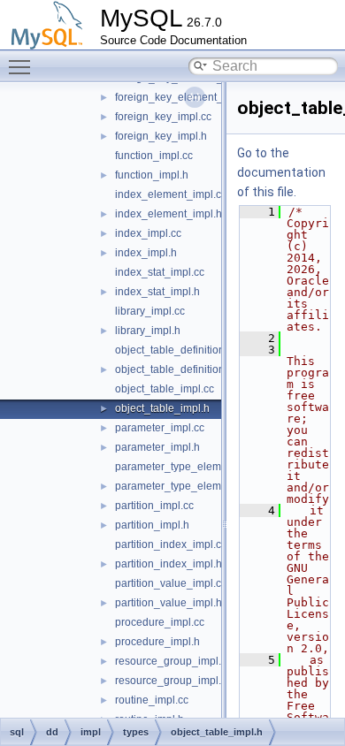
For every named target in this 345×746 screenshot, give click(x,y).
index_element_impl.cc (170, 194)
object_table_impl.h (162, 408)
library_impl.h (147, 330)
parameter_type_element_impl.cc (195, 467)
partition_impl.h (152, 525)
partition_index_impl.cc (170, 544)
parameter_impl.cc (159, 428)
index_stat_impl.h (157, 291)
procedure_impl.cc (159, 622)
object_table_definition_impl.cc (189, 350)
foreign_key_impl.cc (163, 116)
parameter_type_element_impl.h (193, 486)
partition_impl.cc (154, 505)
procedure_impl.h (157, 642)
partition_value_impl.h (168, 603)
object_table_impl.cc (164, 389)
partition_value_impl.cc (170, 583)
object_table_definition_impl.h (187, 369)
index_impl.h (146, 253)
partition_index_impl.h (168, 564)
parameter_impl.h (157, 447)
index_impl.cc (148, 233)
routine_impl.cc (151, 700)
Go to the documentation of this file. (281, 172)
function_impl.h (151, 175)
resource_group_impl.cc (173, 661)
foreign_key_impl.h (161, 136)
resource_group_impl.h (171, 680)
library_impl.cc (150, 311)
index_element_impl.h (168, 214)
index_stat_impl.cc (159, 272)
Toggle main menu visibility (23, 66)
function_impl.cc (154, 155)
